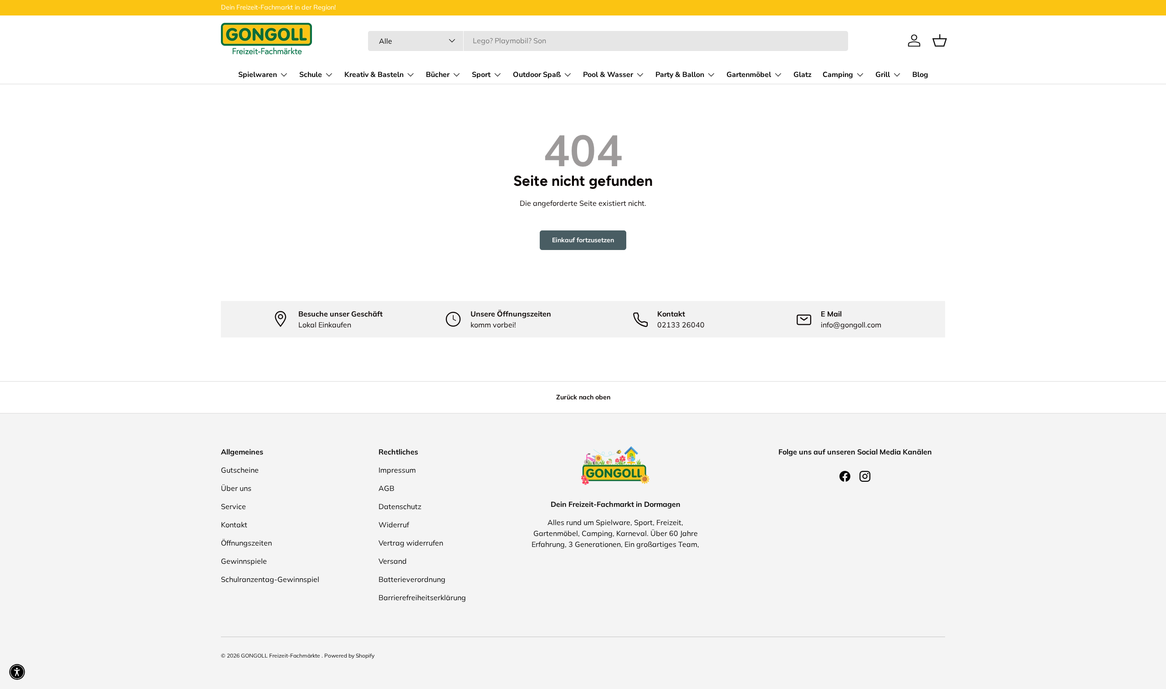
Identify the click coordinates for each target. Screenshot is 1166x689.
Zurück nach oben (583, 397)
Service (233, 506)
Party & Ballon (679, 74)
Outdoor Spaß (537, 74)
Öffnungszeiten (246, 542)
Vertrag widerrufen (410, 542)
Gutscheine (240, 470)
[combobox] (608, 41)
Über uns (236, 488)
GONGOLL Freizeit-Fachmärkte (281, 655)
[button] (940, 41)
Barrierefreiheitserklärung (422, 597)
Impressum (397, 470)
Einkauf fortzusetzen (583, 240)
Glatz (802, 74)
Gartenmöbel (748, 74)
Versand (392, 561)
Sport (481, 74)
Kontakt (234, 524)
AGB (386, 488)
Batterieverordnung (411, 579)
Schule (310, 74)
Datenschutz (399, 506)
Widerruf (393, 524)
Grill (882, 74)
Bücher (438, 74)
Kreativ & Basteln (374, 74)
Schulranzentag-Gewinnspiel (270, 579)
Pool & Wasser (608, 74)
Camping (838, 74)
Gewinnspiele (244, 561)
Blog (920, 74)
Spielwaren (257, 74)
